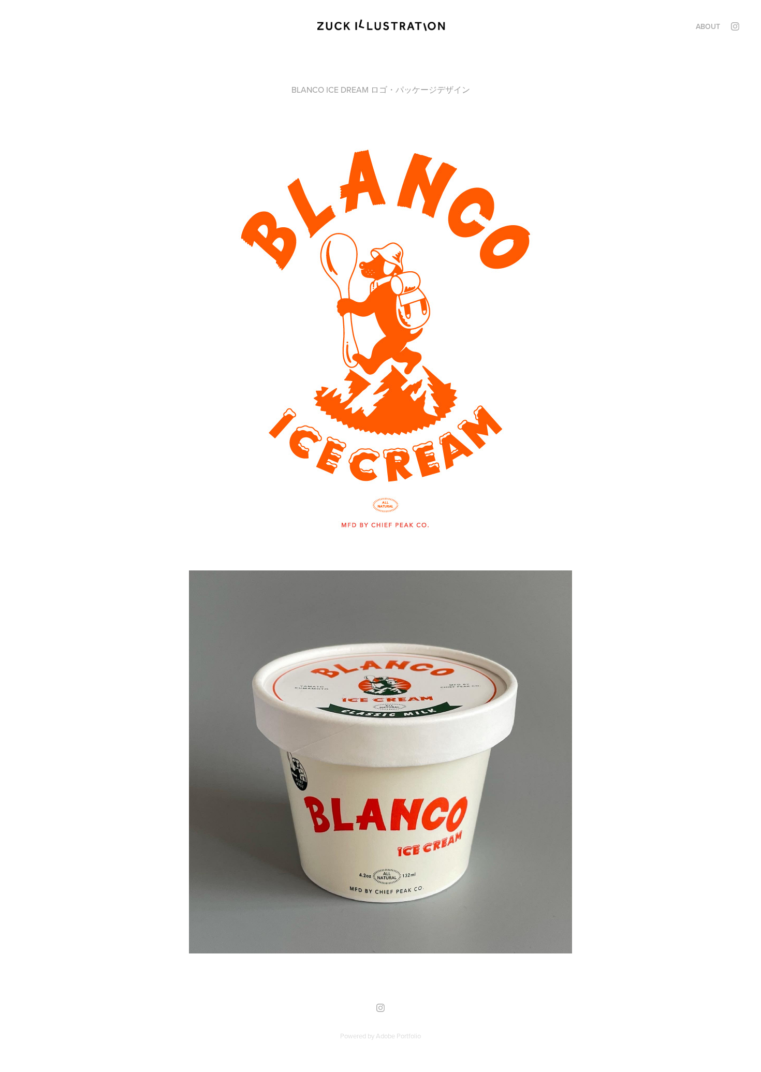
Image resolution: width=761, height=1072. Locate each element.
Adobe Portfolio (398, 1035)
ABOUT (708, 26)
